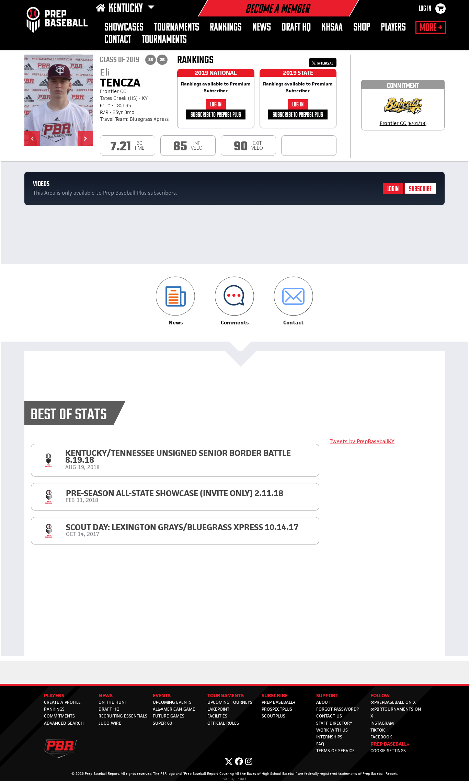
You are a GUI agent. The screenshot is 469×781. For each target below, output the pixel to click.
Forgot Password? (337, 709)
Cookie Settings (388, 751)
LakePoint (218, 709)
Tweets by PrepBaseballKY (362, 441)
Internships (329, 737)
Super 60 (162, 723)
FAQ (320, 744)
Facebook (381, 737)
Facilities (217, 716)
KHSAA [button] (332, 27)
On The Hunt (113, 702)
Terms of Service (335, 751)
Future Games (168, 716)
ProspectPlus (277, 709)
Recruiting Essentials (123, 716)
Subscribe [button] (275, 695)
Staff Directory (334, 723)
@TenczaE (325, 63)
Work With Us (332, 730)
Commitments (59, 716)
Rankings (226, 27)
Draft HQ (296, 27)
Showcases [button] (124, 27)
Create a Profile (62, 702)
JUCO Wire (110, 723)
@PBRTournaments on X (395, 712)
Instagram (382, 723)
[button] (32, 138)
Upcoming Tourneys (229, 702)
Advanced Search (64, 723)
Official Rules (223, 723)
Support (327, 695)
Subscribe (420, 189)
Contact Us (329, 716)
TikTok (377, 730)
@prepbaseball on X (393, 702)
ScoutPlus (273, 716)
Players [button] (393, 27)
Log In (425, 8)
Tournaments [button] (164, 40)
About (323, 702)
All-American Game (174, 709)
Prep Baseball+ (279, 702)
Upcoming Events (172, 702)
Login (393, 189)
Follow (380, 695)
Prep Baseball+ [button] (390, 743)
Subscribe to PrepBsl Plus (216, 115)
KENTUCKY (126, 9)
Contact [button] (117, 40)
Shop (361, 27)
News (261, 27)
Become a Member (277, 9)
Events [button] (162, 695)
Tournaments (176, 27)
